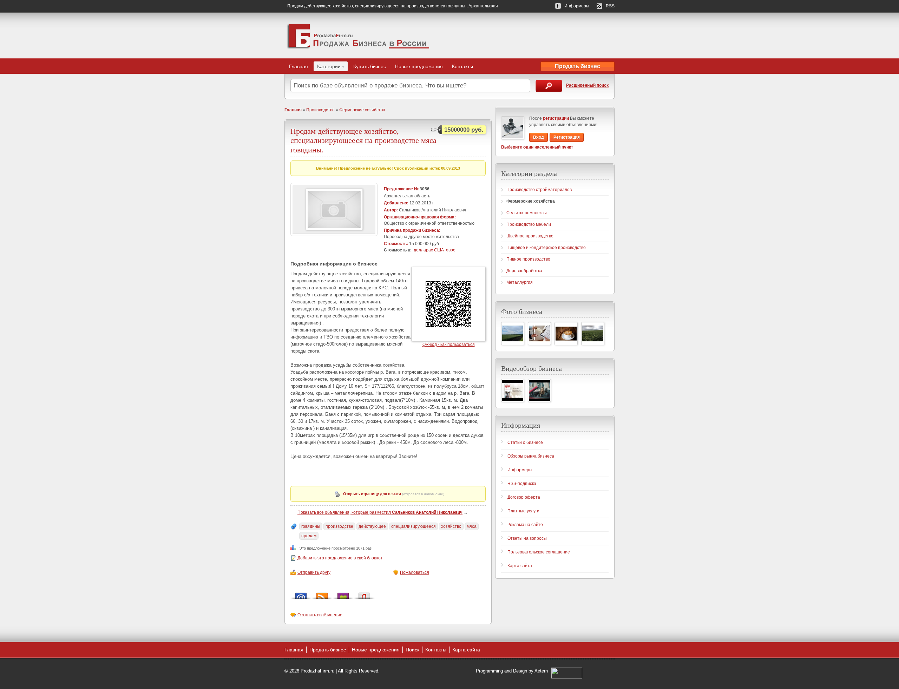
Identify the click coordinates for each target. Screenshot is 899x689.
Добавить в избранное (343, 594)
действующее (372, 526)
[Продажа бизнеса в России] (358, 35)
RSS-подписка (521, 483)
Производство (320, 109)
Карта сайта (519, 565)
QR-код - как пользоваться (448, 344)
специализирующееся (413, 526)
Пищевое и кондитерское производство (546, 247)
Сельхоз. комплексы (526, 212)
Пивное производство (528, 259)
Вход (538, 137)
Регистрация (566, 137)
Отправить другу (313, 572)
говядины (310, 526)
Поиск (412, 649)
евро (450, 250)
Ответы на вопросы (527, 538)
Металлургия (519, 282)
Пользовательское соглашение (538, 552)
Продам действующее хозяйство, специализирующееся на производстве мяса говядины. (363, 140)
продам (308, 535)
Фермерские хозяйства (362, 109)
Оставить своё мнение (319, 614)
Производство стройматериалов (539, 189)
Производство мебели (528, 224)
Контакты (462, 66)
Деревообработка (524, 270)
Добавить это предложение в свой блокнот (340, 558)
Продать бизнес (577, 66)
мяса (472, 526)
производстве (339, 526)
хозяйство (451, 526)
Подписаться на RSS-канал (322, 594)
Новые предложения (419, 66)
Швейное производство (529, 236)
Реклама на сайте (525, 524)
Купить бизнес (369, 66)
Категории (327, 67)
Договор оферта (523, 497)
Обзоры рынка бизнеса (530, 456)
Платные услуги (523, 510)
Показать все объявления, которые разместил (379, 512)
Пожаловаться (414, 572)
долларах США (429, 250)
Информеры (519, 469)
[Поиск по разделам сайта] (549, 86)
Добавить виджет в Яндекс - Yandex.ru (364, 594)
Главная (298, 66)
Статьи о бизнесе (525, 442)
